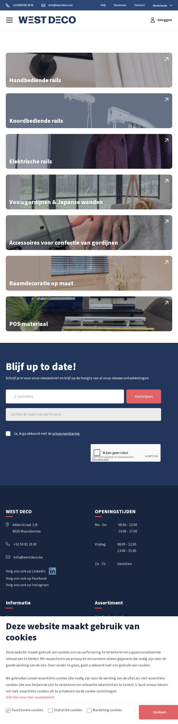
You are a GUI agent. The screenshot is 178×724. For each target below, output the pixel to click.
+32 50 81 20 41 (25, 544)
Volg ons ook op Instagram (27, 585)
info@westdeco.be (28, 557)
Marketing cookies (107, 710)
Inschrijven (144, 396)
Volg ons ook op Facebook (26, 578)
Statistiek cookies (68, 710)
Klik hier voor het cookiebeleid (30, 697)
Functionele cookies (27, 710)
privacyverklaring (66, 433)
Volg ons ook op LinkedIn (25, 571)
